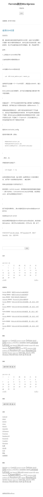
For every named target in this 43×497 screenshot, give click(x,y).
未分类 (4, 448)
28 (3, 278)
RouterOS (31, 350)
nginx (37, 345)
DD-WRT (23, 340)
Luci (11, 345)
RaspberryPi (15, 350)
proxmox (30, 348)
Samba (4, 353)
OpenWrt (25, 233)
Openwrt (5, 299)
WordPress (13, 354)
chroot (19, 341)
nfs (34, 345)
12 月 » (36, 280)
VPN (33, 352)
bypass (4, 307)
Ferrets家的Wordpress (21, 4)
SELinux (10, 353)
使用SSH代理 (8, 30)
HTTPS (15, 342)
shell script (15, 353)
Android (4, 417)
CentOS (13, 340)
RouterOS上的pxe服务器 (20, 299)
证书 (24, 354)
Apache (4, 341)
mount (26, 345)
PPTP (25, 348)
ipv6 (28, 342)
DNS (4, 342)
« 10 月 (4, 280)
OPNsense (5, 431)
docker (9, 343)
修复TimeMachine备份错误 (20, 292)
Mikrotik (21, 345)
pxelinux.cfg (6, 351)
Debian (29, 340)
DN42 (4, 419)
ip (19, 343)
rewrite (23, 351)
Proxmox (5, 434)
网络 (3, 453)
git (12, 342)
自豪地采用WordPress (8, 493)
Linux (5, 345)
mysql (31, 345)
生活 (3, 451)
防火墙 (29, 355)
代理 (14, 235)
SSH (10, 235)
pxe (34, 348)
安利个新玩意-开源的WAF (18, 297)
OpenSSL (5, 348)
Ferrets (4, 292)
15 (8, 273)
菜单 (21, 13)
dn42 (34, 341)
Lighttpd (34, 342)
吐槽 (3, 446)
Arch (9, 340)
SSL (23, 352)
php (22, 348)
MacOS (15, 345)
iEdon (4, 297)
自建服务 (5, 455)
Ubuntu (28, 353)
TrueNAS (5, 441)
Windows (5, 355)
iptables (23, 342)
